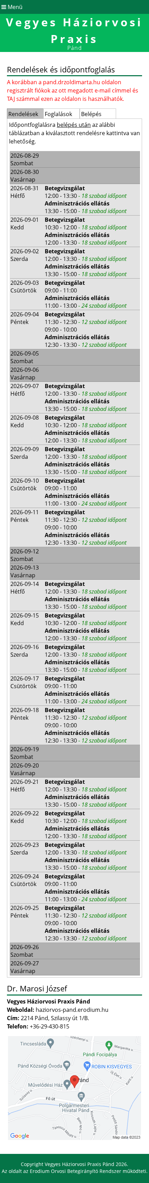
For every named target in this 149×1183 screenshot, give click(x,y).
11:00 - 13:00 (85, 305)
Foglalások (58, 114)
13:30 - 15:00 (85, 211)
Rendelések (23, 114)
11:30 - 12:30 (85, 322)
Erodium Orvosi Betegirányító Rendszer (75, 1171)
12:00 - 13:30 (85, 196)
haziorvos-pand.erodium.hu (72, 1010)
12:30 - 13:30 (85, 345)
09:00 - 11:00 (61, 290)
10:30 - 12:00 (85, 227)
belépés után (74, 125)
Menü (14, 7)
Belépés (91, 114)
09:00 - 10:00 (61, 329)
